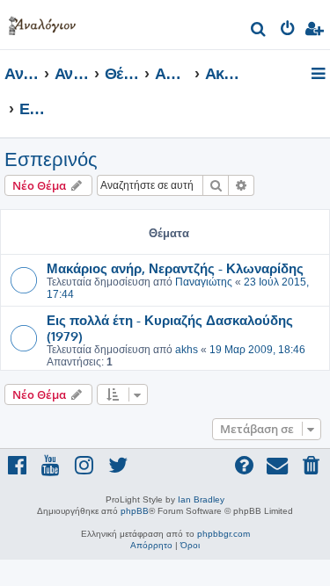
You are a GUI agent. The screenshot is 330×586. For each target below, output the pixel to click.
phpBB (135, 511)
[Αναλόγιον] (42, 22)
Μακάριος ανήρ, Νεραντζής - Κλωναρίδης (175, 268)
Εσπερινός (51, 159)
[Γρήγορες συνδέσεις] (320, 74)
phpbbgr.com (223, 534)
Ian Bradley (201, 499)
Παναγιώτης (203, 282)
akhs (186, 350)
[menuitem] (259, 31)
